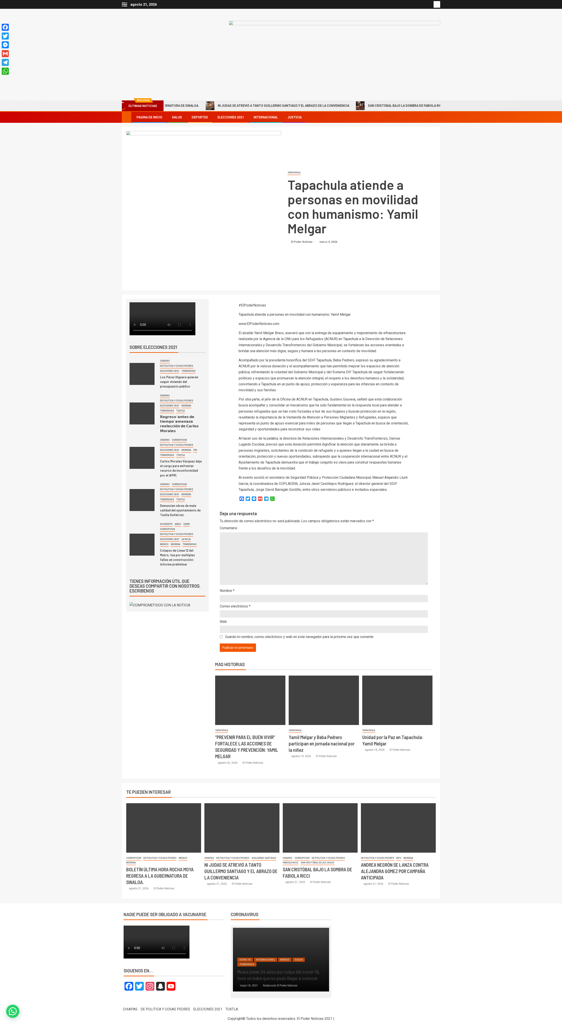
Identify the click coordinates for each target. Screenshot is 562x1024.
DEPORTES (200, 117)
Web (223, 622)
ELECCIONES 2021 (231, 117)
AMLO (178, 524)
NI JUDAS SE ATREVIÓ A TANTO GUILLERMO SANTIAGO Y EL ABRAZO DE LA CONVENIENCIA (255, 105)
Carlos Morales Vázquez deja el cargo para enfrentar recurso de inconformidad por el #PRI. (181, 468)
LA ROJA (186, 539)
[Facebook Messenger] (5, 44)
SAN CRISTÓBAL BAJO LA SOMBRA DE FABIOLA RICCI (377, 105)
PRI (195, 450)
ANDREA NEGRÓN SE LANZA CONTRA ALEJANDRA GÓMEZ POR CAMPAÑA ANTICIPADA (395, 871)
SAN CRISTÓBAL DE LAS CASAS (317, 862)
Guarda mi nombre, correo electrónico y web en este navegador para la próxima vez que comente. (299, 637)
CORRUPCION (179, 440)
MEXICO (164, 544)
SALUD (177, 117)
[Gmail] (5, 53)
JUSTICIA (295, 117)
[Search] (436, 117)
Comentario (228, 528)
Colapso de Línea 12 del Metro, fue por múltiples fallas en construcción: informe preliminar (177, 557)
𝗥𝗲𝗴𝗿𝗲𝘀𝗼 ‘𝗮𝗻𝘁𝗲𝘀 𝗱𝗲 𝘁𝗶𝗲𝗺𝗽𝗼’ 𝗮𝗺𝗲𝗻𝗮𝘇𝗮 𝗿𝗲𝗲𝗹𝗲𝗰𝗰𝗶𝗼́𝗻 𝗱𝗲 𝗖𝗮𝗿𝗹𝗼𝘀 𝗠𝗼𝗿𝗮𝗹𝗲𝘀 (179, 424)
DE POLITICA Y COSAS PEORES (176, 366)
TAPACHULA (294, 172)
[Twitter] (5, 36)
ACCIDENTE (166, 524)
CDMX (186, 524)
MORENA (186, 405)
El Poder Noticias (302, 241)
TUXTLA (180, 411)
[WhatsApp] (5, 71)
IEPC (398, 858)
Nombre (227, 591)
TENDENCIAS (189, 371)
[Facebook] (5, 27)
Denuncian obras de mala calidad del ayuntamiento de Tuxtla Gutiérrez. (180, 510)
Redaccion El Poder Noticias (280, 985)
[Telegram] (5, 62)
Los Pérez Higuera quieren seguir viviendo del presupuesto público (179, 381)
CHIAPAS (165, 361)
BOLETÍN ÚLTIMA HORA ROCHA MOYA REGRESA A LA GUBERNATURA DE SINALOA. (160, 875)
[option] (281, 962)
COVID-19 (245, 960)
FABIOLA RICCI (290, 862)
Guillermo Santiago (264, 858)
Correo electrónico (235, 606)
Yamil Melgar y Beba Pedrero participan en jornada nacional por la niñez (322, 743)
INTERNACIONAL (266, 117)
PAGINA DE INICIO (149, 117)
